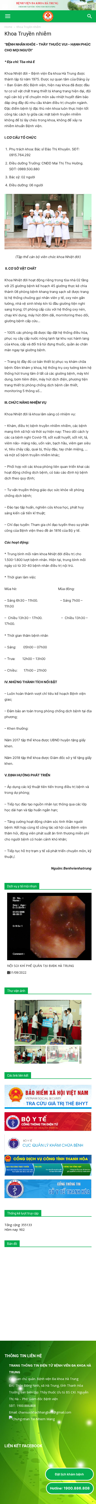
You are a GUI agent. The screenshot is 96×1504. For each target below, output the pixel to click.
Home (8, 27)
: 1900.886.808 (70, 1488)
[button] (7, 16)
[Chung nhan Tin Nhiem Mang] (32, 1419)
